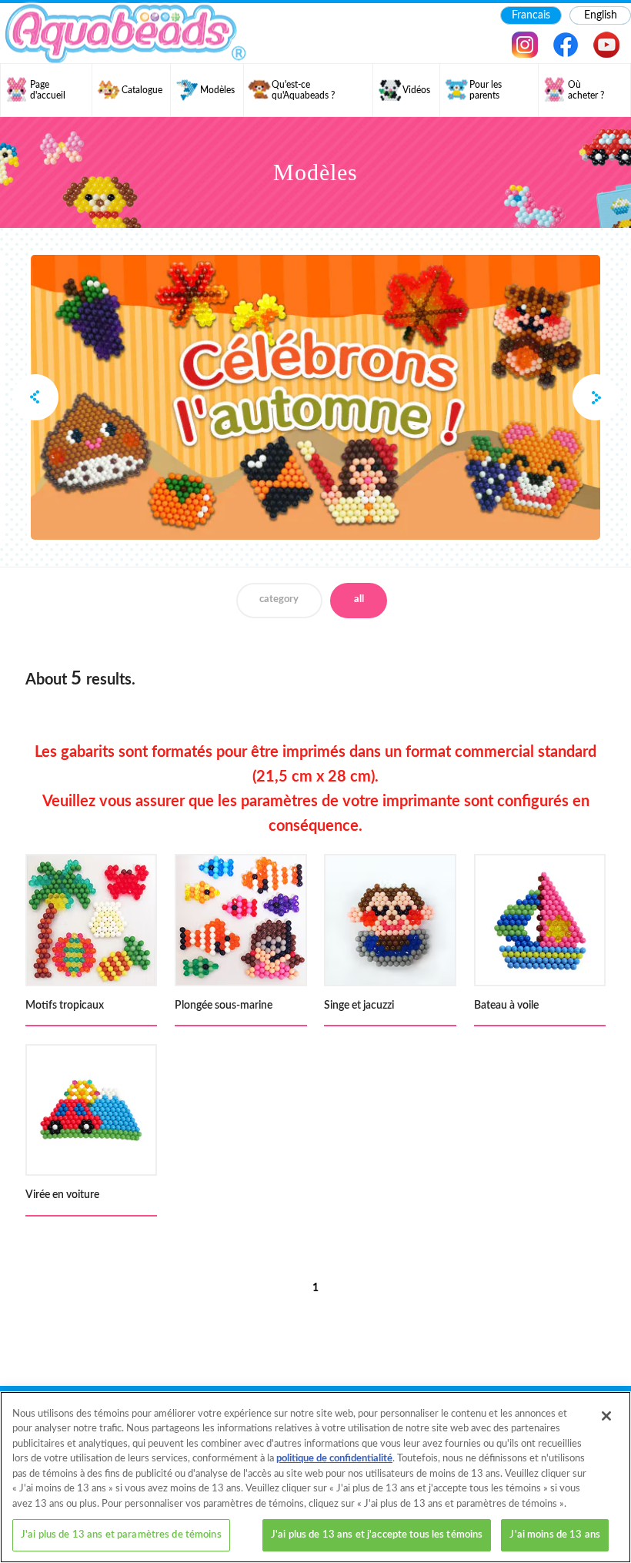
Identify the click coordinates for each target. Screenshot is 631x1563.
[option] (315, 397)
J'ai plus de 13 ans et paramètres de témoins (121, 1535)
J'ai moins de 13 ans (554, 1535)
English (600, 15)
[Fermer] (606, 1416)
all (359, 599)
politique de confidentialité (334, 1459)
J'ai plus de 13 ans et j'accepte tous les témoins (376, 1535)
